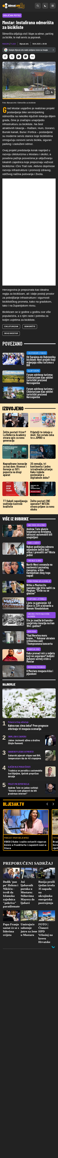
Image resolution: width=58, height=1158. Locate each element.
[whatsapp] (18, 56)
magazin (5, 43)
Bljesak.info (24, 43)
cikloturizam (11, 326)
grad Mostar (11, 333)
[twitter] (12, 56)
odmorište (29, 326)
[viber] (25, 56)
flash (13, 43)
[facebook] (5, 56)
